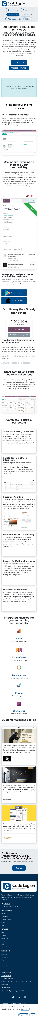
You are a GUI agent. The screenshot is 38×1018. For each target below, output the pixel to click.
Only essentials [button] (23, 1015)
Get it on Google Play (17, 293)
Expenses (25, 14)
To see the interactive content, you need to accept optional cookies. (19, 87)
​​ (19, 868)
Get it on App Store (17, 300)
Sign (28, 19)
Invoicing (13, 14)
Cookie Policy (25, 1009)
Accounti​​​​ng (13, 10)
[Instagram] (25, 998)
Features (27, 10)
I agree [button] (33, 1015)
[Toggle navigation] (35, 4)
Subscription (19, 675)
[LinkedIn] (19, 998)
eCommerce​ (19, 710)
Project (19, 693)
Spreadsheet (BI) (15, 19)
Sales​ (19, 638)
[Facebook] (13, 998)
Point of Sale (19, 657)
